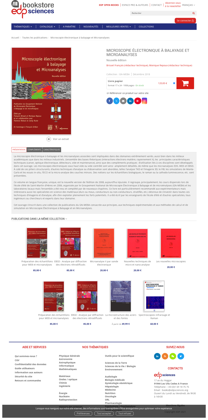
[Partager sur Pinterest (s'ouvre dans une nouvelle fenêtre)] (137, 101)
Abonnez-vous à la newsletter (173, 4)
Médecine (110, 389)
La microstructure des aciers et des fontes (120, 316)
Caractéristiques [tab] (52, 149)
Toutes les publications (34, 37)
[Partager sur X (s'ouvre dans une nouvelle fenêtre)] (116, 101)
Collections (146, 26)
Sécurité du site (23, 376)
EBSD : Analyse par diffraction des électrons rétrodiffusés (70, 263)
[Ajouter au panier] (185, 83)
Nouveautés (91, 26)
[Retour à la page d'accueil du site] (32, 9)
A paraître (69, 26)
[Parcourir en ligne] (57, 139)
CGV (17, 360)
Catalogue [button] (46, 26)
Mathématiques (68, 369)
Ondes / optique (68, 379)
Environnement (113, 369)
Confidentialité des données (30, 364)
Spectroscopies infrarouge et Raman (154, 316)
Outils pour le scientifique (119, 355)
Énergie (63, 393)
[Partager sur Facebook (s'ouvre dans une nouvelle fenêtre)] (109, 101)
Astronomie (65, 359)
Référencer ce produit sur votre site (129, 93)
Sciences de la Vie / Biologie (120, 366)
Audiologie (111, 376)
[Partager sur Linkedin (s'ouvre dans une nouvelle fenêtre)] (130, 101)
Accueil (15, 37)
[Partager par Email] (123, 101)
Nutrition (110, 393)
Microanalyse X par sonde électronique (104, 263)
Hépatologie (112, 386)
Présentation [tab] (19, 149)
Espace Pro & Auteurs (135, 4)
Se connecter (184, 20)
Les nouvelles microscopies (171, 261)
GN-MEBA (124, 74)
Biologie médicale (115, 379)
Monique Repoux (158, 65)
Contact (156, 4)
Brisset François (115, 65)
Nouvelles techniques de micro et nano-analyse (137, 263)
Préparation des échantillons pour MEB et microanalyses (37, 263)
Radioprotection (68, 399)
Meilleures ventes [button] (117, 26)
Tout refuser (124, 413)
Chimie (63, 382)
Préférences (83, 413)
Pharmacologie (113, 403)
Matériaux (64, 376)
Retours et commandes (28, 380)
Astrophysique (67, 362)
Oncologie (110, 396)
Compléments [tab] (34, 149)
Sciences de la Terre (116, 363)
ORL (107, 399)
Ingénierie (64, 386)
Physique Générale (69, 355)
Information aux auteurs (28, 372)
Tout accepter (104, 413)
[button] (144, 101)
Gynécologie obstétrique (118, 383)
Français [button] (188, 4)
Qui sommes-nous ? (26, 356)
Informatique (66, 365)
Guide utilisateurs (25, 368)
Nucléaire (64, 396)
